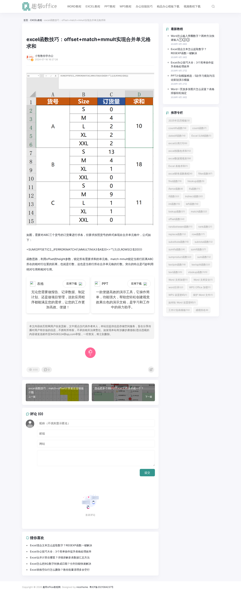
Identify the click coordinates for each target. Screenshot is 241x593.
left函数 (192, 203)
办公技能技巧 (144, 6)
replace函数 (177, 234)
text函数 (175, 272)
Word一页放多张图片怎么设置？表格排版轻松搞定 (192, 91)
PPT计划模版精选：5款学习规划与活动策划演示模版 (193, 77)
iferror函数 (175, 188)
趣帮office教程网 (52, 587)
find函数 (175, 181)
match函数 (199, 211)
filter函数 (205, 173)
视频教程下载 (192, 6)
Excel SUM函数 (201, 135)
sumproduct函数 (179, 256)
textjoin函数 (177, 264)
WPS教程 (125, 6)
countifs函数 (177, 128)
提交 (147, 472)
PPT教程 (109, 6)
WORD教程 (74, 6)
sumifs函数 (176, 249)
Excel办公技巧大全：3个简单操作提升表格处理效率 (192, 64)
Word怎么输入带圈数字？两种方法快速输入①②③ (192, 38)
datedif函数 (176, 135)
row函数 (198, 234)
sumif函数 (198, 249)
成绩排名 (202, 309)
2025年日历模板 (179, 120)
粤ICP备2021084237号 (101, 587)
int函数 (174, 203)
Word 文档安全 (203, 279)
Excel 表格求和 (178, 165)
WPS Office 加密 (199, 287)
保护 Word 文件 (203, 294)
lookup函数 (176, 211)
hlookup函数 (196, 181)
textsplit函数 (201, 264)
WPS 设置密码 (177, 294)
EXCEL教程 (93, 6)
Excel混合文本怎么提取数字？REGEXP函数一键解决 (189, 51)
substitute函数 (178, 241)
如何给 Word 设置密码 (182, 302)
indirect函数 (194, 196)
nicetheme (82, 587)
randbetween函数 (180, 226)
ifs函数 (194, 188)
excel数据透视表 (179, 158)
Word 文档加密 (178, 279)
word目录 (175, 287)
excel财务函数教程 (180, 173)
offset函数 (176, 219)
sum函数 (204, 256)
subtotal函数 (204, 241)
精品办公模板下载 (168, 6)
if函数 (173, 196)
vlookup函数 (197, 272)
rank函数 (205, 226)
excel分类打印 (177, 143)
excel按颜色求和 (179, 150)
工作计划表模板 (179, 309)
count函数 (199, 128)
